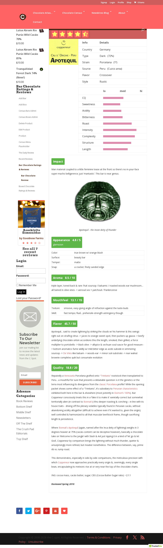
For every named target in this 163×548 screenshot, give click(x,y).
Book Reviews (24, 401)
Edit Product (24, 129)
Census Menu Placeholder (25, 144)
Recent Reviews (25, 159)
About (121, 12)
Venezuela (69, 375)
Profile (121, 3)
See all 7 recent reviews (30, 252)
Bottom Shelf (24, 406)
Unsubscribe (35, 542)
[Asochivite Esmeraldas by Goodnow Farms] (31, 243)
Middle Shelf (23, 412)
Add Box (23, 104)
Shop (129, 3)
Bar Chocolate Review (28, 177)
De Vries (67, 353)
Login (112, 3)
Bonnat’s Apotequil (68, 427)
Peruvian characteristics (125, 388)
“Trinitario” (105, 375)
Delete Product (25, 123)
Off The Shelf (24, 423)
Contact (37, 21)
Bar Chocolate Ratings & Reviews (28, 89)
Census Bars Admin (27, 110)
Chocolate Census (72, 12)
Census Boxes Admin (28, 117)
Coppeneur (63, 462)
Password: (22, 275)
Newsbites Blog (100, 12)
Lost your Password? (28, 298)
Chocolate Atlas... (43, 12)
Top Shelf (22, 439)
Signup (104, 3)
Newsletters (23, 418)
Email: (20, 266)
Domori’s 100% (122, 392)
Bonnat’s (88, 401)
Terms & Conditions (98, 537)
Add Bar (22, 98)
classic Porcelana (108, 384)
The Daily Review (26, 152)
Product (22, 135)
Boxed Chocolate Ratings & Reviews (27, 188)
